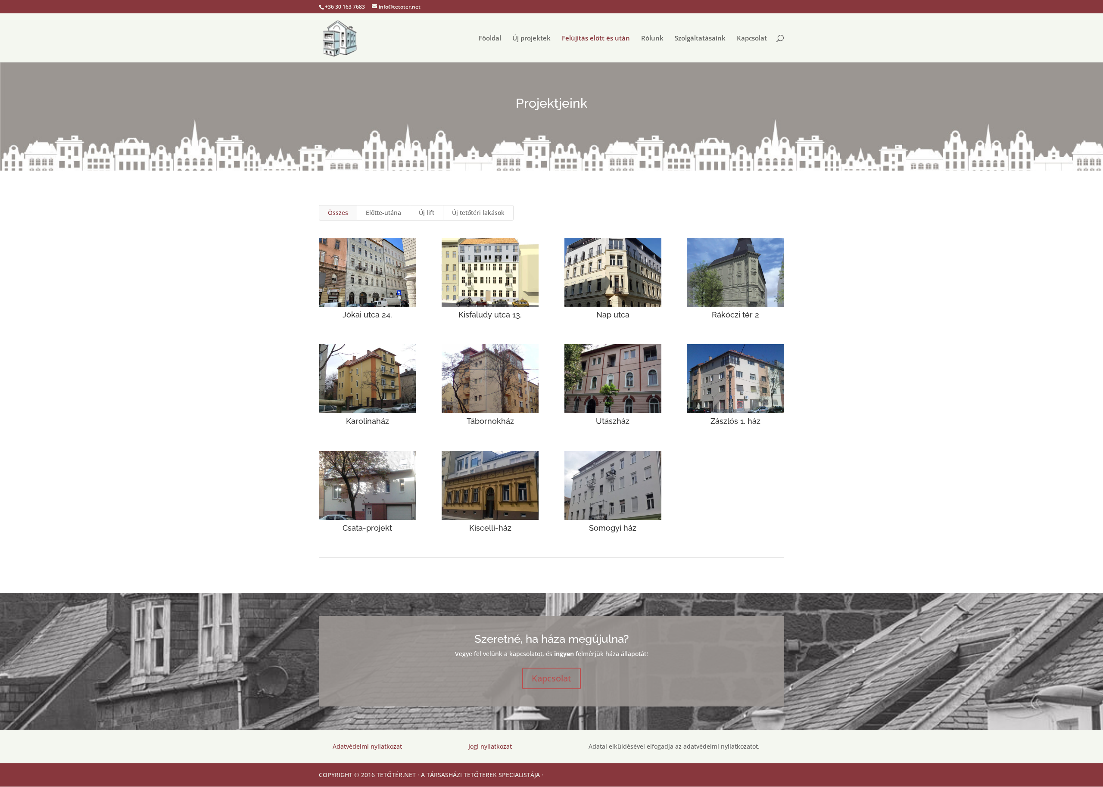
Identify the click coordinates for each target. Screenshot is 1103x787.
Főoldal (490, 38)
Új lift (426, 212)
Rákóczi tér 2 (735, 314)
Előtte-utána (383, 212)
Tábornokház (490, 421)
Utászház (612, 421)
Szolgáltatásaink (700, 38)
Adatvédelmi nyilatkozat (367, 746)
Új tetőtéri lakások (478, 212)
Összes (338, 212)
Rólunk (652, 38)
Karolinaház (367, 421)
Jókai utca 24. (367, 314)
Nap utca (612, 314)
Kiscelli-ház (490, 527)
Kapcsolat (752, 38)
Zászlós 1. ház (735, 421)
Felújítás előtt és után (596, 38)
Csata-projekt (367, 527)
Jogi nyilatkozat (490, 746)
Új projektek (531, 38)
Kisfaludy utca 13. (490, 314)
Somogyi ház (612, 527)
